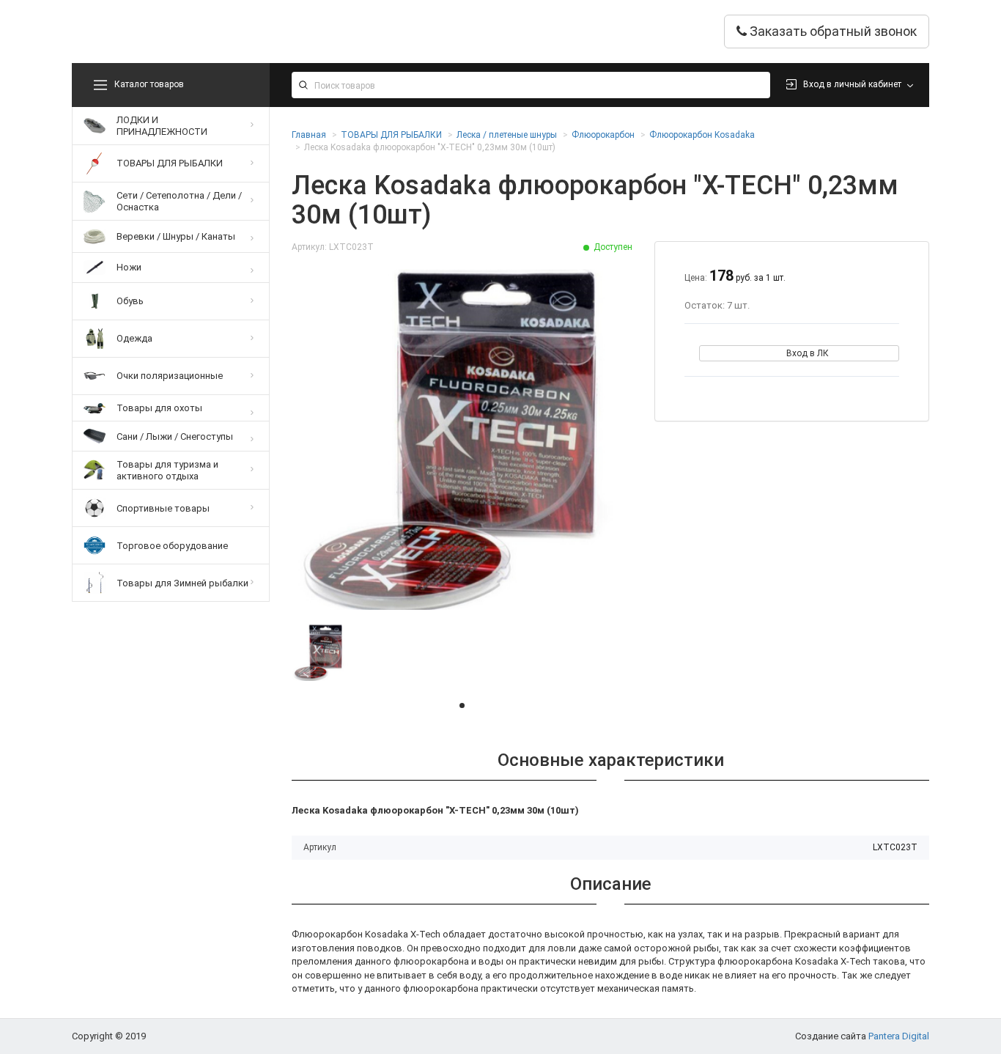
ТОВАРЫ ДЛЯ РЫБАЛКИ (170, 163)
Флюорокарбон (603, 135)
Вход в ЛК (807, 353)
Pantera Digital (898, 1036)
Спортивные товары (163, 508)
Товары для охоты (159, 407)
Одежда (134, 338)
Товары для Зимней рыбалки (182, 583)
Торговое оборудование (172, 545)
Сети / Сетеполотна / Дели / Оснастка (179, 201)
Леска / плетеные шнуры (507, 135)
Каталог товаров (149, 84)
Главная (309, 135)
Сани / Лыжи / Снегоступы (175, 436)
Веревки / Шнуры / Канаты (176, 236)
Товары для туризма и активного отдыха (167, 470)
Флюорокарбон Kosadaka (702, 135)
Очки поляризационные (170, 375)
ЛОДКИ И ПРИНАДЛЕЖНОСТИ (162, 125)
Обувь (130, 300)
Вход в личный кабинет (852, 84)
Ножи (129, 267)
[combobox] (531, 85)
